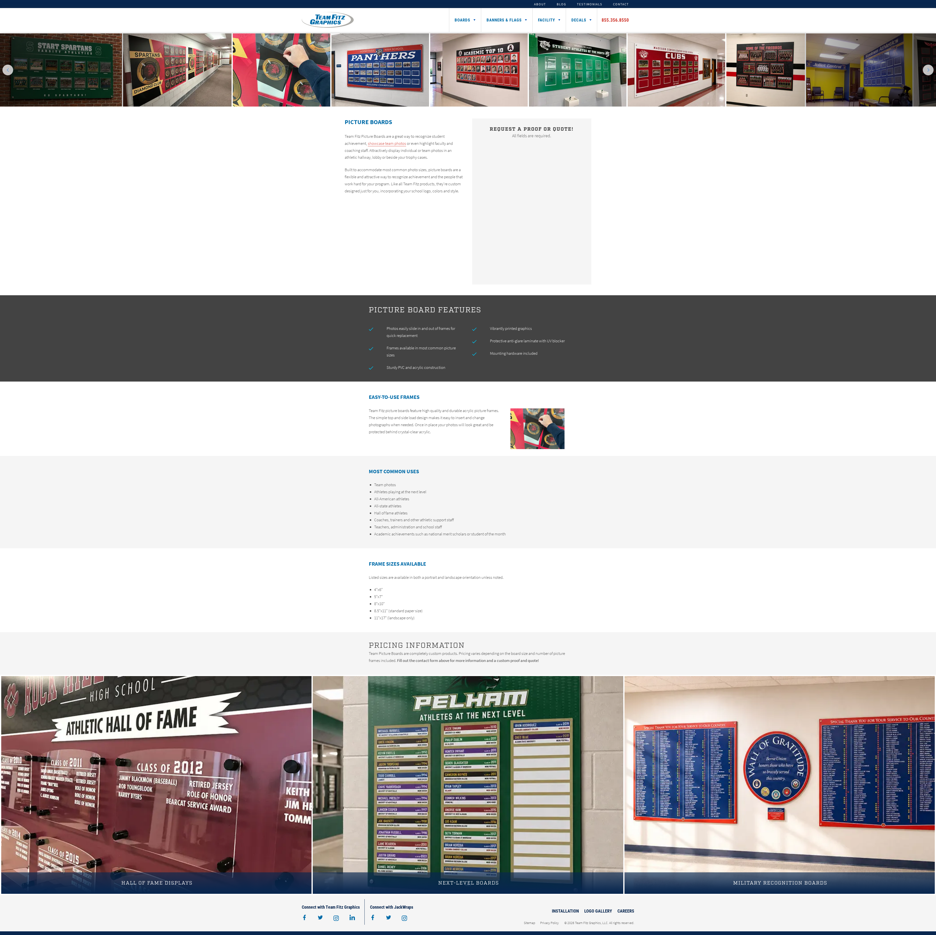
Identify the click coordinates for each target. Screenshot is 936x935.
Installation (565, 911)
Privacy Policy (549, 923)
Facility (546, 19)
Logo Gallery (598, 911)
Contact (621, 4)
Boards (462, 19)
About (540, 4)
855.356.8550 (615, 20)
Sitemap (529, 923)
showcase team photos (387, 143)
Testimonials (589, 4)
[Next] (928, 70)
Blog (561, 4)
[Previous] (7, 70)
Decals (578, 19)
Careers (625, 911)
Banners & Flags (504, 19)
